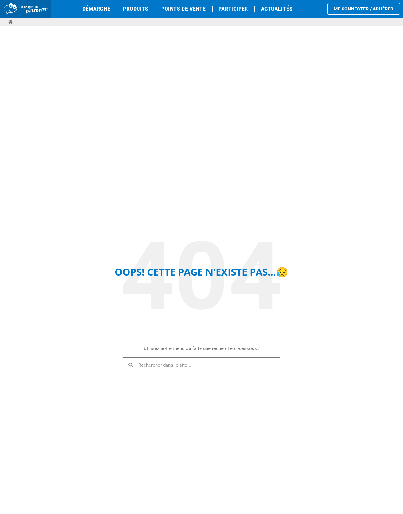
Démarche (96, 8)
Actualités (276, 8)
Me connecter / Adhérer (364, 8)
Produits (135, 8)
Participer (233, 8)
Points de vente (183, 8)
